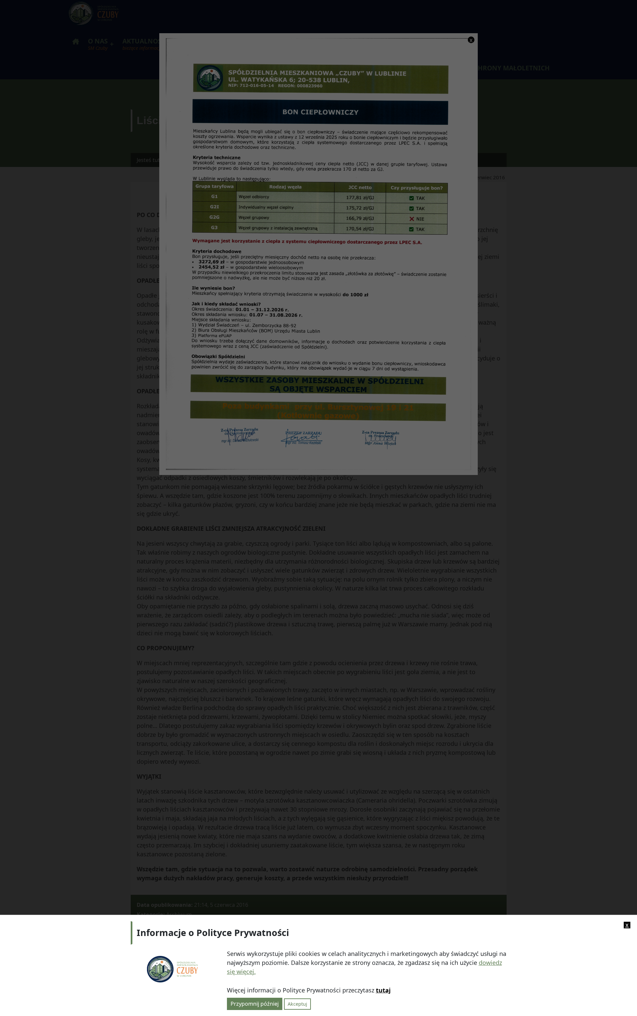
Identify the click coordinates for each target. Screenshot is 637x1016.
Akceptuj (297, 1004)
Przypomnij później (255, 1003)
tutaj (383, 990)
